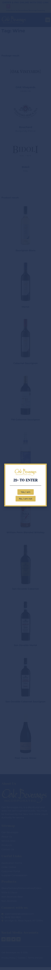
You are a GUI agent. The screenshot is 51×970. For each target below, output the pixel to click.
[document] (25, 485)
